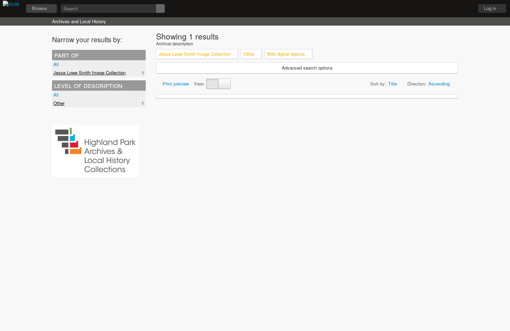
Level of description (88, 85)
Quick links (465, 8)
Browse (39, 8)
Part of (66, 55)
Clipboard (430, 8)
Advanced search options (307, 67)
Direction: (416, 83)
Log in (490, 8)
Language (448, 8)
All (56, 64)
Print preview (175, 83)
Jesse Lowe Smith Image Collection (89, 72)
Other (59, 103)
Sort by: (378, 83)
